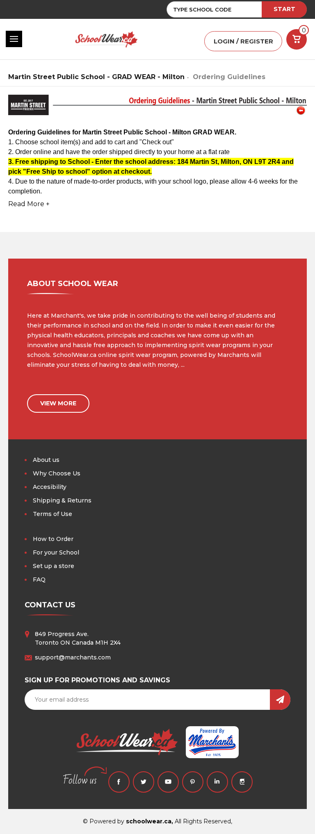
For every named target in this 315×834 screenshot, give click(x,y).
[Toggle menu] (14, 39)
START (284, 9)
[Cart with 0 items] (296, 39)
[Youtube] (168, 782)
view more (58, 403)
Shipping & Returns (62, 500)
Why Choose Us (56, 473)
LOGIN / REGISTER (243, 41)
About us (46, 460)
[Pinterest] (192, 782)
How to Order (53, 539)
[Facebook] (119, 782)
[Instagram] (242, 782)
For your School (56, 552)
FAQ (39, 579)
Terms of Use (52, 514)
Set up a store (53, 566)
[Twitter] (143, 782)
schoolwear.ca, (149, 821)
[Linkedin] (217, 782)
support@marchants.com (73, 657)
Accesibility (49, 487)
